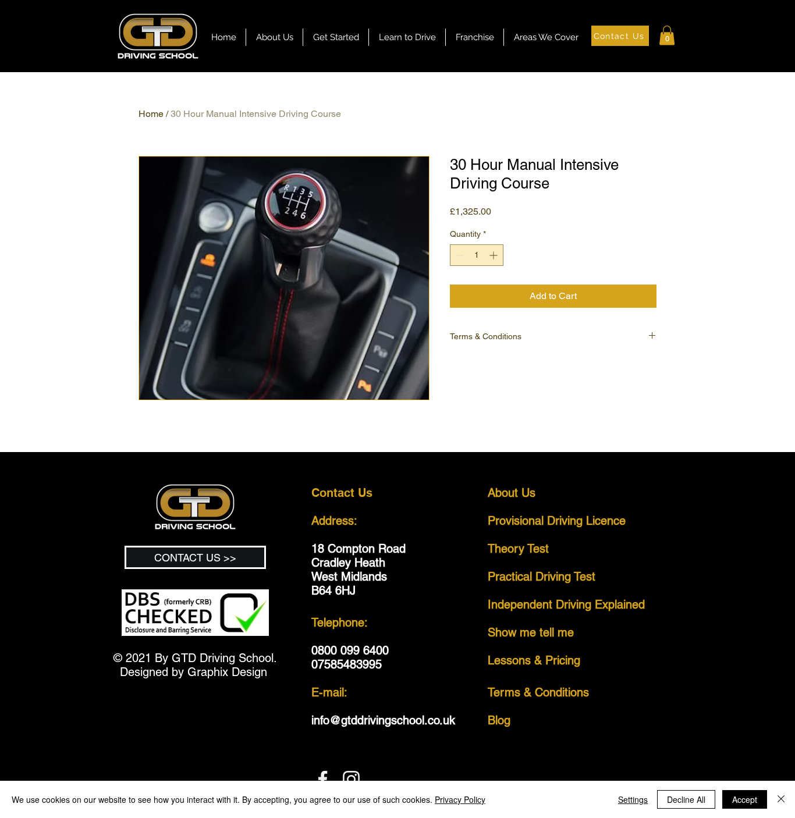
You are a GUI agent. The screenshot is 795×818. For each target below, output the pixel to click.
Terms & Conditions (540, 692)
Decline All (686, 799)
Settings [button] (633, 799)
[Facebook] (322, 779)
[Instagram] (351, 779)
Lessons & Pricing (534, 660)
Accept (744, 799)
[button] (407, 37)
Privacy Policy (460, 799)
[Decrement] (459, 255)
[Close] (781, 799)
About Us (511, 493)
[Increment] (494, 255)
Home (151, 113)
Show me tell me (531, 632)
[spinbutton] (476, 255)
